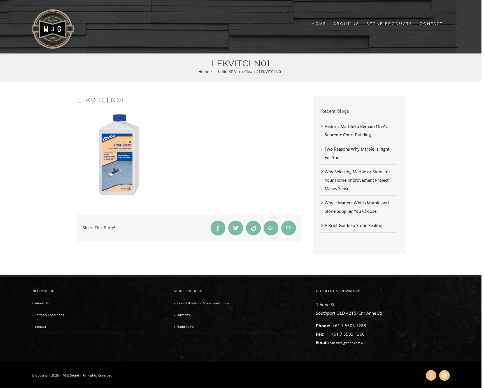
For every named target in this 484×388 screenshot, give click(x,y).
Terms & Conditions (49, 315)
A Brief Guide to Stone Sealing (353, 225)
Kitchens (183, 315)
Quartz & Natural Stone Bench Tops (203, 303)
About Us (41, 303)
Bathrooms (185, 327)
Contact (40, 327)
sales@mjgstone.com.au (347, 343)
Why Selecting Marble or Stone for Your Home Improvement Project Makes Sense (357, 180)
